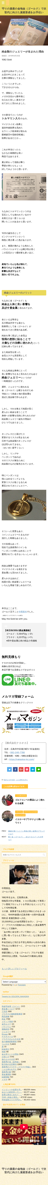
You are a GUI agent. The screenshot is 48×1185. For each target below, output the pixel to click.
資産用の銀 (6, 1072)
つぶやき (5, 1044)
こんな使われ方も (22, 780)
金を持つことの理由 (10, 1054)
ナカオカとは (7, 1036)
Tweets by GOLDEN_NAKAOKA (15, 996)
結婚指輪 (5, 1077)
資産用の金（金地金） (11, 1062)
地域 (3, 1051)
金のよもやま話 (9, 780)
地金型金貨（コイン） (11, 1006)
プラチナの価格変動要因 (12, 1014)
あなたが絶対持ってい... (12, 1092)
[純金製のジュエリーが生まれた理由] (32, 769)
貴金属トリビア (8, 1009)
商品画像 (5, 1016)
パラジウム (6, 1026)
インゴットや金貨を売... (12, 1089)
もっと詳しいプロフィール (14, 968)
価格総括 (5, 1029)
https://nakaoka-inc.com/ (21, 759)
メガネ (4, 1079)
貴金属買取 (6, 1074)
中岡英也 (23, 611)
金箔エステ (6, 1024)
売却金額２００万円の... (12, 1100)
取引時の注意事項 (9, 1064)
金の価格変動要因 (9, 1041)
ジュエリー (6, 1031)
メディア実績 (7, 1021)
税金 (3, 1019)
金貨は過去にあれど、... (12, 1094)
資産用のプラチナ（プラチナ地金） (17, 1067)
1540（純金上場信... (10, 1097)
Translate (22, 985)
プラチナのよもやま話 (11, 1039)
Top (46, 1183)
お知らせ (5, 1057)
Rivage (5, 1034)
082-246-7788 (17, 752)
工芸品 (4, 1011)
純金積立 (5, 1049)
